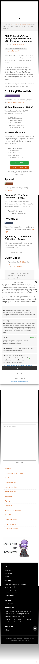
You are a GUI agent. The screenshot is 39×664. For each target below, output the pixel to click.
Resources (8, 506)
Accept (19, 368)
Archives (8, 469)
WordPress (21, 640)
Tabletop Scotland (11, 519)
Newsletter (8, 496)
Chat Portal (8, 478)
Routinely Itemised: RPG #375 (14, 617)
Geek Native (19, 11)
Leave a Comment (13, 51)
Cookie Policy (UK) (11, 482)
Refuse (19, 373)
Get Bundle (19, 163)
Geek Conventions (11, 487)
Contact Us (8, 570)
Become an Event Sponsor (14, 473)
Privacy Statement (23, 381)
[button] (36, 282)
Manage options (20, 378)
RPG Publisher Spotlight (13, 510)
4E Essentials (18, 267)
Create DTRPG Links (19, 167)
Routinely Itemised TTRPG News (15, 584)
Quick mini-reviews (11, 587)
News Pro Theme (22, 638)
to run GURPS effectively (16, 102)
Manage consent (35, 628)
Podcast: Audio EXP (11, 529)
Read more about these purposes (24, 365)
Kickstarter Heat (10, 492)
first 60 (22, 262)
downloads (8, 190)
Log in (27, 640)
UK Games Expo (10, 524)
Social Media (9, 515)
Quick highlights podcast (13, 590)
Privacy (7, 576)
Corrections (8, 573)
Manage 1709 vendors (9, 365)
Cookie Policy (14, 381)
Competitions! (9, 596)
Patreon (7, 501)
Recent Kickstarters (11, 593)
